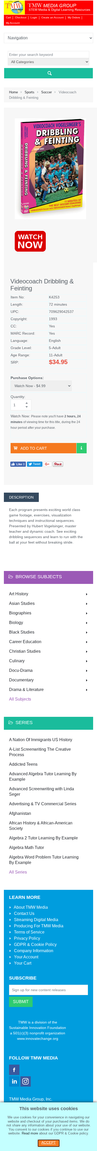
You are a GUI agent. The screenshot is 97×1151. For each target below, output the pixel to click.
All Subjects (20, 699)
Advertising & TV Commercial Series (42, 804)
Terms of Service (28, 932)
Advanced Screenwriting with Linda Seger (41, 791)
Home (13, 92)
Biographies (20, 613)
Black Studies (21, 632)
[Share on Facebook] (18, 464)
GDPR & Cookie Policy (35, 944)
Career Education (25, 642)
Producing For (38, 926)
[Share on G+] (47, 464)
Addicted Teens (23, 764)
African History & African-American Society (40, 826)
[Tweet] (34, 464)
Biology (16, 622)
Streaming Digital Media (35, 919)
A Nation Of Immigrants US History (40, 740)
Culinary (17, 661)
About (30, 907)
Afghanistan (20, 813)
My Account (13, 22)
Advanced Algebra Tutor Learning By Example (43, 776)
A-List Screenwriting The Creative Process (40, 752)
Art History (18, 594)
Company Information (33, 951)
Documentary (21, 680)
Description (21, 497)
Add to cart (33, 448)
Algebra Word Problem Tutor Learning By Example (44, 860)
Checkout (20, 17)
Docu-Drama (21, 670)
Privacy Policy (26, 938)
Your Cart (22, 963)
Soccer (46, 92)
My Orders (74, 17)
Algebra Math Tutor (26, 847)
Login (34, 17)
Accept (48, 1142)
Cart (8, 17)
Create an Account (52, 17)
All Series (18, 872)
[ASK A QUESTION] (81, 448)
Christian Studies (25, 651)
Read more (30, 1133)
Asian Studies (22, 603)
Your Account (25, 957)
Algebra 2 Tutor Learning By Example (43, 838)
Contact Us (23, 913)
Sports (29, 92)
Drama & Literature (26, 689)
